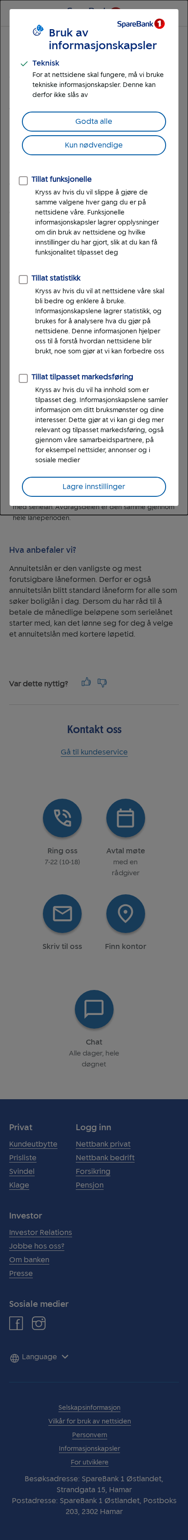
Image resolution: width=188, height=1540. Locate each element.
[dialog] (94, 257)
